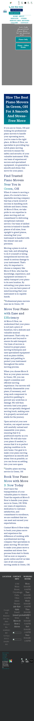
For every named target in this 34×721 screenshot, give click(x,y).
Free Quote (14, 13)
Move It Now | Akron (17, 624)
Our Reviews (16, 10)
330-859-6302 (17, 7)
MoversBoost (5, 668)
